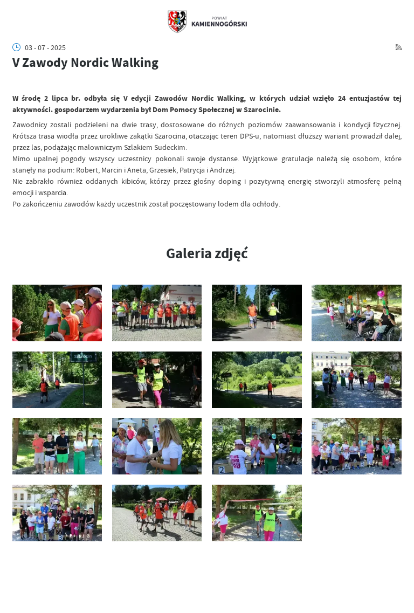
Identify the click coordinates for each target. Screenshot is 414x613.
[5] (57, 380)
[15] (257, 513)
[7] (257, 380)
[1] (57, 313)
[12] (357, 446)
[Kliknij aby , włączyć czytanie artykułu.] (17, 82)
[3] (257, 313)
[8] (357, 380)
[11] (257, 446)
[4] (357, 313)
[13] (57, 513)
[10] (157, 446)
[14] (157, 513)
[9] (57, 446)
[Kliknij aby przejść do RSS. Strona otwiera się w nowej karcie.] (398, 47)
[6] (157, 380)
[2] (157, 313)
